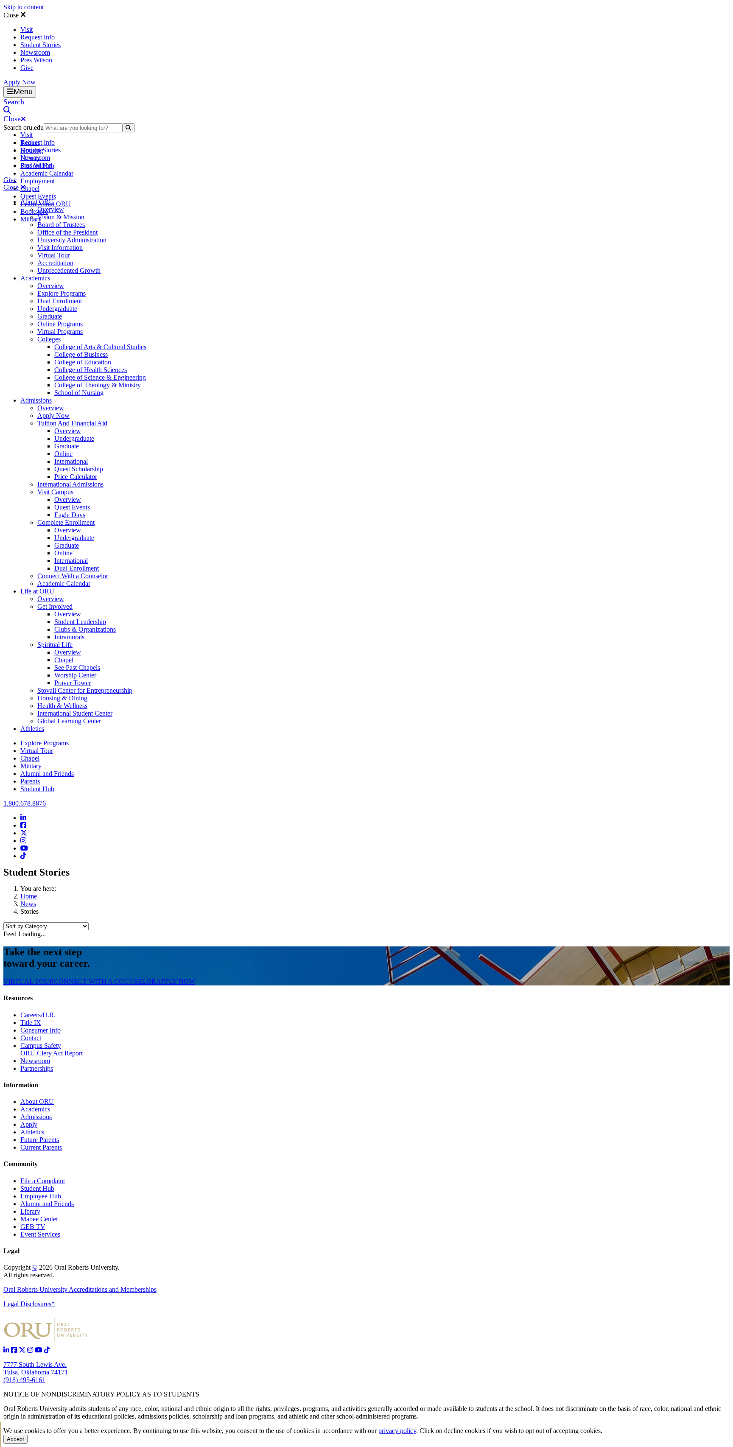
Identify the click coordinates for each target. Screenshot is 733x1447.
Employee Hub (40, 1196)
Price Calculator (75, 476)
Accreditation (55, 262)
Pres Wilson (36, 60)
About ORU (37, 201)
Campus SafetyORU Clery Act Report (51, 1049)
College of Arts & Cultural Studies (100, 346)
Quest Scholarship (78, 469)
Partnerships (36, 1068)
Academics (35, 278)
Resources (18, 998)
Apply (28, 1124)
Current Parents (41, 1147)
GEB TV (32, 1226)
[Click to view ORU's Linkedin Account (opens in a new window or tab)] (7, 1350)
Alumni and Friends (47, 773)
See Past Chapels (77, 667)
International (71, 461)
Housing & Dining (62, 698)
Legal (11, 1250)
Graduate (49, 316)
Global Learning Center (69, 721)
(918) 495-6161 (24, 1379)
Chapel (29, 188)
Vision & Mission (60, 217)
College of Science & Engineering (100, 377)
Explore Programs (61, 293)
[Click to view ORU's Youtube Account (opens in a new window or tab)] (39, 1350)
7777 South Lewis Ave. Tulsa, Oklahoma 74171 (35, 1368)
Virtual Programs (60, 331)
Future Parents (39, 1139)
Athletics (32, 728)
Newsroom (35, 52)
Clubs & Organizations (85, 629)
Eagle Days (69, 514)
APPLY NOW (175, 981)
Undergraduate (57, 308)
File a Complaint (42, 1180)
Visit (26, 29)
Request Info (37, 37)
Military (31, 766)
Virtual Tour (53, 255)
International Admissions (70, 484)
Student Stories (40, 44)
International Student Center (74, 713)
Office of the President (67, 232)
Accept (15, 1439)
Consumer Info (40, 1030)
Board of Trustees (61, 224)
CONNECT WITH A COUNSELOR (105, 981)
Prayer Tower (72, 682)
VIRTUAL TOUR (28, 981)
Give (27, 67)
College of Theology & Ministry (97, 385)
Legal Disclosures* (29, 1303)
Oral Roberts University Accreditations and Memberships (80, 1289)
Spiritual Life (55, 644)
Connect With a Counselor (72, 575)
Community (20, 1163)
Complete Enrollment (66, 522)
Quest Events (38, 196)
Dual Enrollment (59, 301)
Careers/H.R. (38, 1015)
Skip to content (23, 7)
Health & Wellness (62, 705)
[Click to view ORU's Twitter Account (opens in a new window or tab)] (23, 1350)
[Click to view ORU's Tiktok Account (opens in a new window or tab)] (47, 1350)
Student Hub (37, 788)
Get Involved (55, 606)
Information (20, 1085)
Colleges (49, 339)
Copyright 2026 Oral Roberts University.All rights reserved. (61, 1271)
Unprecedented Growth (69, 270)
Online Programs (60, 323)
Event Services (40, 1234)
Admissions (36, 400)
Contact (30, 1037)
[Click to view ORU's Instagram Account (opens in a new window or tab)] (31, 1350)
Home (28, 896)
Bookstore (34, 211)
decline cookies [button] (464, 1430)
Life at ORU (37, 591)
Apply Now (19, 82)
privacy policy (397, 1430)
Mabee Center (39, 1219)
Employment (37, 181)
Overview (50, 209)
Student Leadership (80, 621)
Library (30, 1211)
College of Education (82, 362)
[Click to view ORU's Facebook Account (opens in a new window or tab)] (15, 1350)
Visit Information (60, 247)
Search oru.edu (23, 127)
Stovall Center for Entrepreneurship (84, 690)
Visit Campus (55, 491)
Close (11, 15)
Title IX (30, 1022)
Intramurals (69, 637)
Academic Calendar (46, 173)
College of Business (81, 354)
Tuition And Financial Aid (72, 423)
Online (63, 453)
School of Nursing (79, 392)
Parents (30, 781)
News (28, 903)
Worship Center (75, 675)
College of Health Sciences (90, 369)
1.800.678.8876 (24, 803)
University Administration (71, 239)
